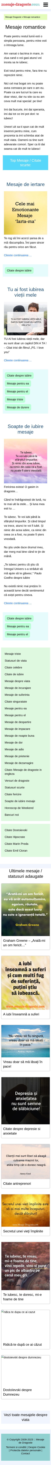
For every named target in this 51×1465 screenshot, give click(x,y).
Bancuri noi (12, 814)
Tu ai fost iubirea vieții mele (25, 292)
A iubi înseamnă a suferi (21, 1014)
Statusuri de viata (16, 660)
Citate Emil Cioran (16, 850)
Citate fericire (13, 794)
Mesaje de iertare (26, 184)
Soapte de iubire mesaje (25, 429)
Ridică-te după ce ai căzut (22, 1344)
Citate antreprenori (17, 1183)
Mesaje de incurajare (18, 687)
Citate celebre (13, 667)
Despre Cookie (36, 1447)
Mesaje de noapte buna (19, 735)
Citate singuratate (16, 701)
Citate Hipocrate (15, 837)
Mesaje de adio (14, 749)
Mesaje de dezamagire (19, 763)
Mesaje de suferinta (17, 694)
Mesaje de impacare (17, 728)
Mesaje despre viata (17, 681)
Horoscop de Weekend (19, 807)
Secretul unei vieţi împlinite (23, 1231)
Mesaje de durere (18, 407)
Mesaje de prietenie (17, 756)
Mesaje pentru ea (18, 383)
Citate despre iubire (19, 270)
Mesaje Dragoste (13, 17)
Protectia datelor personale (25, 1450)
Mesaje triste (15, 399)
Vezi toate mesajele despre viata (25, 1417)
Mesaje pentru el (17, 391)
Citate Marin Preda (16, 843)
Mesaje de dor (14, 742)
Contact (25, 1453)
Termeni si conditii (16, 1447)
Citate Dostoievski (16, 830)
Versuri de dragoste (17, 780)
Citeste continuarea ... (18, 255)
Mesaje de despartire (18, 722)
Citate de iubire (14, 674)
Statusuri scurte (15, 787)
